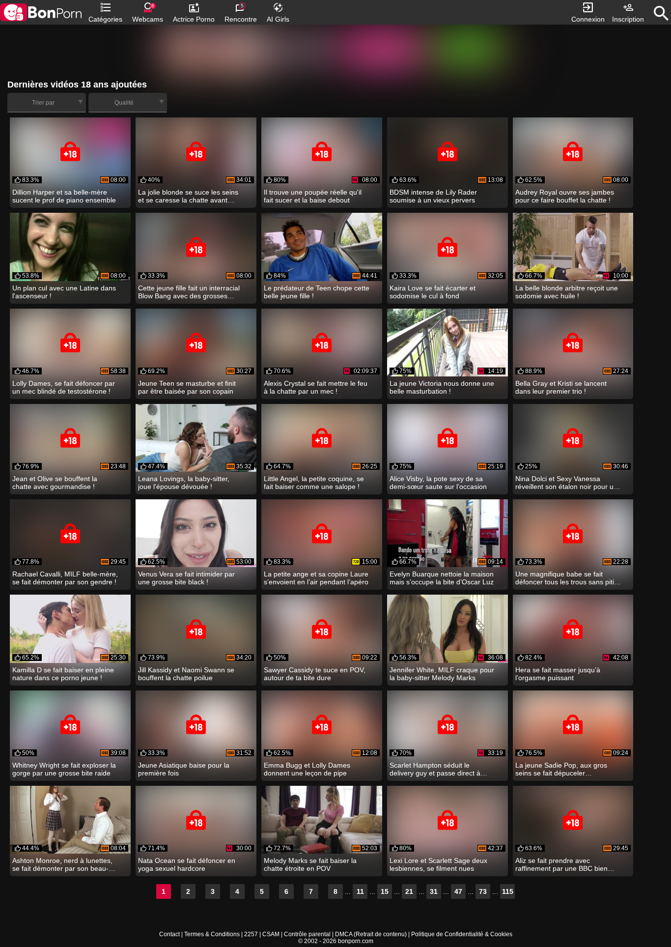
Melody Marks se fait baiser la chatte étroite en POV (310, 864)
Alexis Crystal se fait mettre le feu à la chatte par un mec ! (315, 387)
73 (483, 891)
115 (507, 891)
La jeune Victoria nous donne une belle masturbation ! (442, 387)
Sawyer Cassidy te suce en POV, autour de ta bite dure (314, 674)
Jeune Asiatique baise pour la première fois (183, 769)
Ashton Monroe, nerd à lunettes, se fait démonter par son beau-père (62, 864)
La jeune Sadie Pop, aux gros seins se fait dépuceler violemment (561, 769)
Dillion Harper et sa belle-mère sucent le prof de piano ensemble (64, 196)
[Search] (661, 13)
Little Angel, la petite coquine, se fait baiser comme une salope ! (314, 482)
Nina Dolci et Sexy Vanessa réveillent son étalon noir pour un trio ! (566, 482)
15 (385, 891)
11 (360, 891)
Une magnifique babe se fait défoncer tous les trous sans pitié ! (566, 578)
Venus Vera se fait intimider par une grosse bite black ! (186, 578)
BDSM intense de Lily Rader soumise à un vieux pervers (433, 196)
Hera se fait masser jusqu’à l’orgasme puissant (557, 674)
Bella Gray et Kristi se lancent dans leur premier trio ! (561, 387)
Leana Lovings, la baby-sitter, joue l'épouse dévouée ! (183, 482)
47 (458, 891)
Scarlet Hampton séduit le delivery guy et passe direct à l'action (435, 769)
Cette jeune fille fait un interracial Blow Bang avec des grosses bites (189, 292)
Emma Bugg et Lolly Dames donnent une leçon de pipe (307, 769)
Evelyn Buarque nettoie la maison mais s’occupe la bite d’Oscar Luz (442, 578)
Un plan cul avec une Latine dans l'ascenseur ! (64, 292)
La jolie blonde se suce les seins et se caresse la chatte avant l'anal (188, 196)
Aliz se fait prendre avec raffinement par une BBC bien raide (561, 864)
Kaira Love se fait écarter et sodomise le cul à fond (432, 292)
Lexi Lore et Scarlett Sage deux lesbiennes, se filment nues (438, 864)
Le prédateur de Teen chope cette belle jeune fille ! (316, 292)
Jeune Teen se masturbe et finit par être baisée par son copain (187, 387)
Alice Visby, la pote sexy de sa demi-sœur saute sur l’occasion (438, 482)
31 (434, 891)
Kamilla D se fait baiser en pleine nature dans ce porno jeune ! (63, 674)
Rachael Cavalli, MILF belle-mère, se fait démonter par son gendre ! (65, 578)
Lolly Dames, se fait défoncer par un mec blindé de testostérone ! (63, 387)
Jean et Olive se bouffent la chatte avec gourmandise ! (54, 482)
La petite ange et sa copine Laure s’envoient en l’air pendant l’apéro (316, 578)
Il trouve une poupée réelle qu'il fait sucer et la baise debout (313, 196)
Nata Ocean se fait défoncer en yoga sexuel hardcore (186, 864)
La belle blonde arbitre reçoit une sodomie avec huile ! (566, 292)
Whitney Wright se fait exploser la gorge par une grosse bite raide (64, 769)
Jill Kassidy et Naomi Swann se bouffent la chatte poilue (186, 674)
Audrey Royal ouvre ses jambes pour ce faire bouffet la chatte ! (564, 196)
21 (409, 891)
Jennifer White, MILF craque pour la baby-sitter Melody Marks (442, 674)
